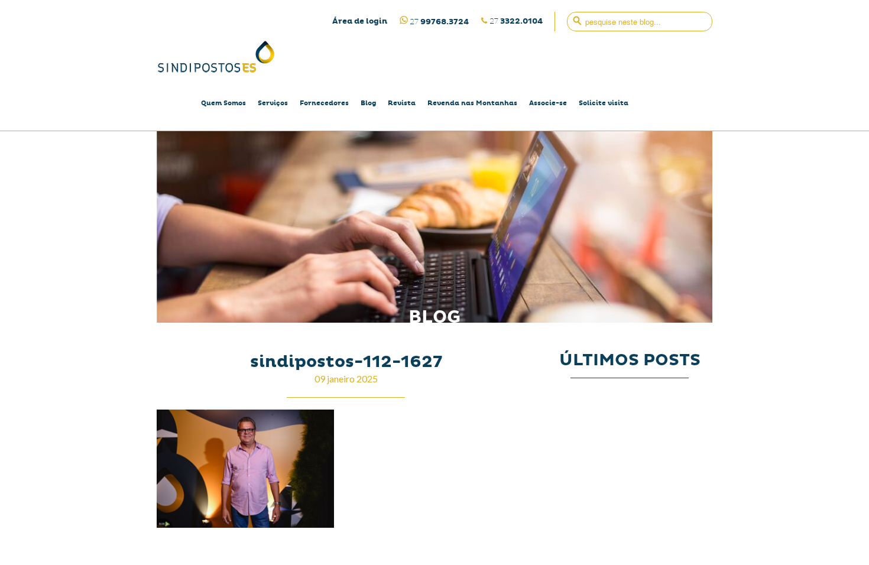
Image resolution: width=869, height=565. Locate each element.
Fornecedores (324, 103)
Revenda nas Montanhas (472, 103)
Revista (402, 103)
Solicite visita (603, 103)
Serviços (273, 103)
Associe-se (548, 103)
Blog (368, 103)
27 (516, 21)
